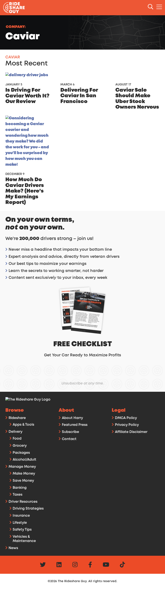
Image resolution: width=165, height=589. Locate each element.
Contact (69, 439)
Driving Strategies (28, 508)
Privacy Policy (127, 425)
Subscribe (70, 432)
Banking (20, 487)
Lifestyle (20, 522)
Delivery (15, 431)
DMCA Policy (126, 418)
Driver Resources (23, 501)
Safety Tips (22, 529)
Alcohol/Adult (24, 459)
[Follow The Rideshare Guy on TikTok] (122, 565)
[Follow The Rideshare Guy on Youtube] (106, 565)
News (13, 548)
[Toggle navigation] (159, 7)
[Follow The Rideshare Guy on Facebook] (90, 565)
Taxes (17, 494)
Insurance (21, 515)
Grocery (20, 445)
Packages (21, 452)
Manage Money (22, 466)
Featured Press (74, 425)
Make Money (24, 473)
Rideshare (17, 418)
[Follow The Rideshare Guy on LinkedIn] (59, 565)
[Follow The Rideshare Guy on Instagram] (75, 565)
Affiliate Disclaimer (131, 432)
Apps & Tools (23, 424)
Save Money (23, 480)
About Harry (72, 418)
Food (17, 438)
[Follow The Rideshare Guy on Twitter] (43, 565)
